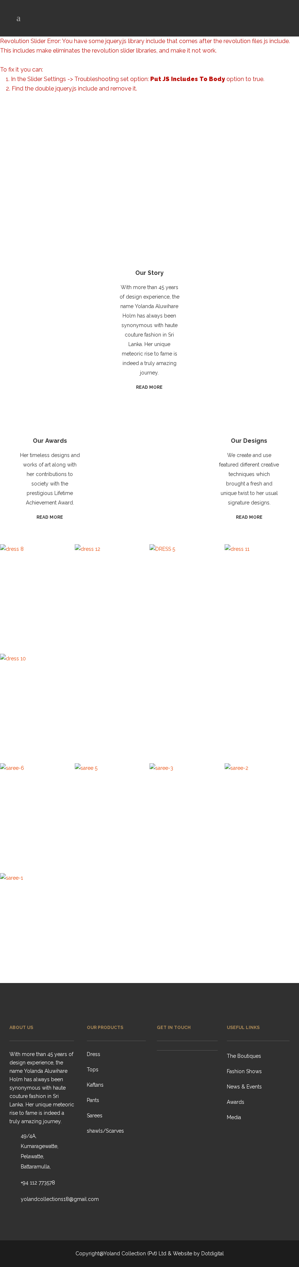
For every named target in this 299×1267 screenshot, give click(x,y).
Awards (235, 1102)
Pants (93, 1100)
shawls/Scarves (105, 1131)
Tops (92, 1069)
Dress (93, 1054)
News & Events (244, 1087)
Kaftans (95, 1085)
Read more (149, 387)
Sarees (94, 1115)
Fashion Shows (244, 1071)
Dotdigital (212, 1253)
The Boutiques (244, 1056)
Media (234, 1117)
